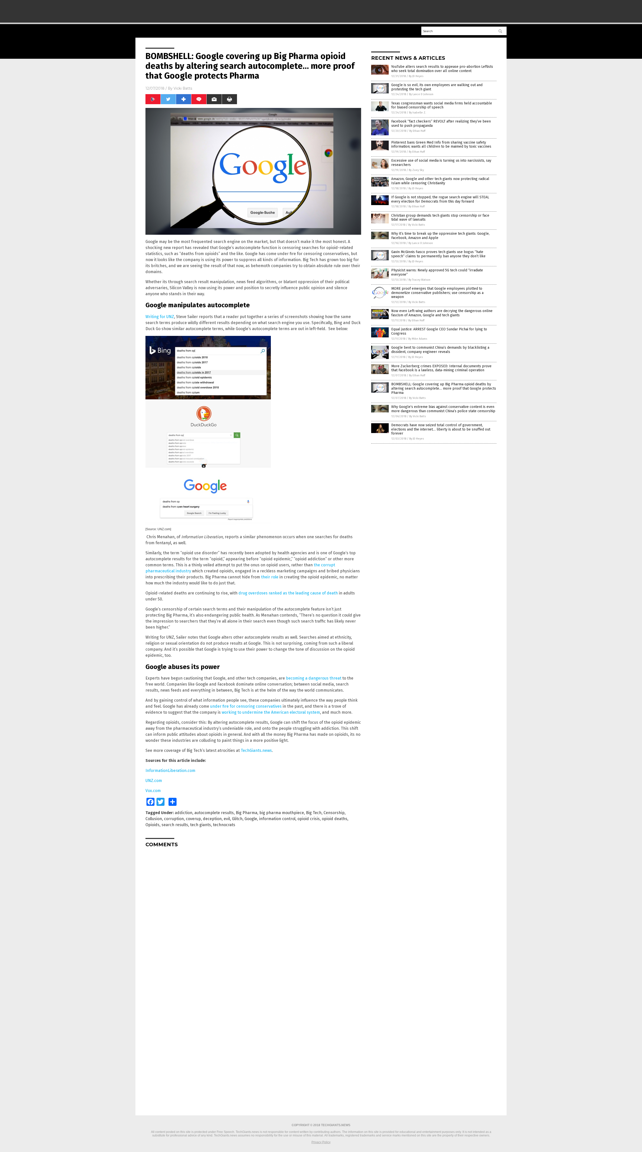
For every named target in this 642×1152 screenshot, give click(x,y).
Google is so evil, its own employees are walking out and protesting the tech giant (437, 87)
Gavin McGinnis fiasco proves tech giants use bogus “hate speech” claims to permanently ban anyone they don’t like (438, 254)
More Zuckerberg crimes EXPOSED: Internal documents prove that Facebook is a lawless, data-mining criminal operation (441, 368)
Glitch (237, 818)
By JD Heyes (416, 76)
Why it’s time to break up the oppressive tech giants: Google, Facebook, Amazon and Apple (440, 235)
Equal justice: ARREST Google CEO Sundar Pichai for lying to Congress (439, 331)
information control (277, 818)
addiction (183, 812)
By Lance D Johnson (421, 94)
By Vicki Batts (416, 224)
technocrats (224, 824)
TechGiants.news (256, 750)
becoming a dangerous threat (313, 678)
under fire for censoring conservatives (246, 706)
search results (175, 824)
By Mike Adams (417, 338)
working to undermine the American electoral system (271, 712)
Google (251, 818)
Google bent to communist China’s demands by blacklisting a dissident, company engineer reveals (440, 349)
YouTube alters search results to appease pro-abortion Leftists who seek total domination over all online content (442, 69)
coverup (193, 818)
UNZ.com (153, 780)
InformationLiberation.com (170, 770)
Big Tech (314, 812)
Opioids (152, 824)
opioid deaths (334, 818)
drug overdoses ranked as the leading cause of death (288, 593)
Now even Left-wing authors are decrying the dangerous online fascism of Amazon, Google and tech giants (442, 313)
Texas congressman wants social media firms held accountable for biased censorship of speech (441, 105)
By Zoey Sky (416, 170)
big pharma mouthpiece (281, 812)
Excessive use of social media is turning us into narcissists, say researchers (441, 162)
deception (212, 818)
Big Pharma (246, 812)
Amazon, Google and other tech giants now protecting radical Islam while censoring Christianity (440, 181)
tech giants (200, 824)
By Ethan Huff (417, 131)
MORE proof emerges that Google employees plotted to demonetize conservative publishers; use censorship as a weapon (437, 292)
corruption (174, 818)
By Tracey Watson (419, 279)
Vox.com (153, 790)
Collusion (153, 818)
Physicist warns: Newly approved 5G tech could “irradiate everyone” (437, 272)
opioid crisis (308, 818)
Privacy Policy (321, 1142)
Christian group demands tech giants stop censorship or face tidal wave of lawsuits (440, 217)
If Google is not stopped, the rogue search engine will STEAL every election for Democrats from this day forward (440, 199)
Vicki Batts (183, 88)
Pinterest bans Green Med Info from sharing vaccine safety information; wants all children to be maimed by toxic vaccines (441, 144)
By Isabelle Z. (417, 112)
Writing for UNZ (159, 316)
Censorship (334, 812)
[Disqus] (253, 914)
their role (269, 577)
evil (227, 818)
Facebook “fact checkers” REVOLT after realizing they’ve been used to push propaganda (441, 123)
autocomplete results (214, 812)
